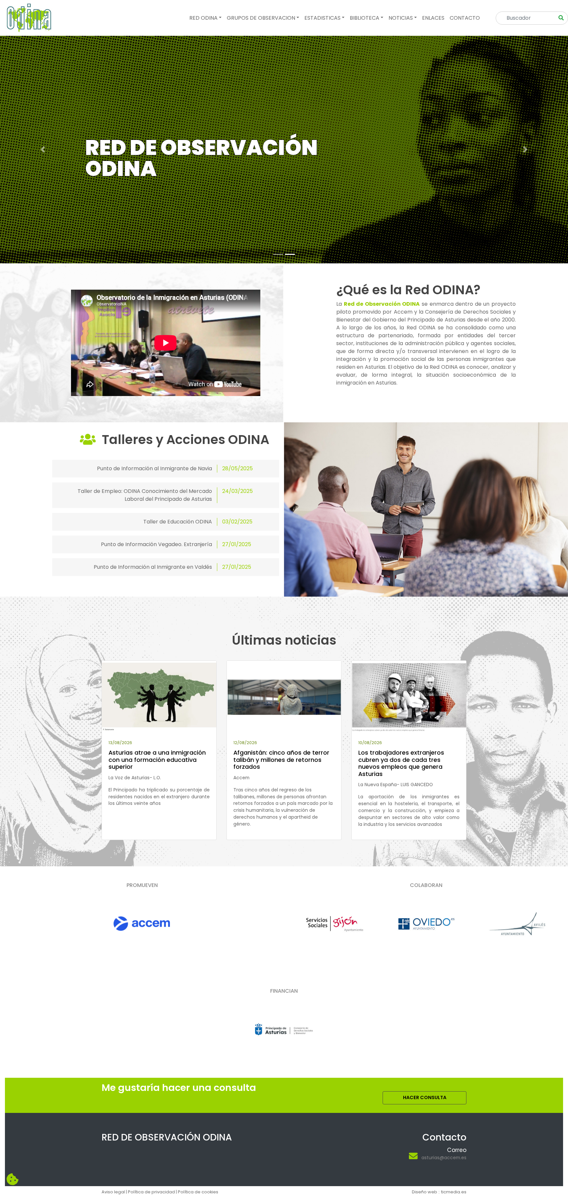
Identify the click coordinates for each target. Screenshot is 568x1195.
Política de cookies (198, 1192)
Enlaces (433, 18)
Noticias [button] (401, 18)
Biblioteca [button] (364, 18)
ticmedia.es (453, 1192)
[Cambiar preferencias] (12, 1179)
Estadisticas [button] (322, 18)
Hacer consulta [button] (424, 1097)
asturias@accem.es (443, 1157)
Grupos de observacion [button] (261, 18)
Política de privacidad (151, 1192)
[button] (42, 149)
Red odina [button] (203, 18)
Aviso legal (113, 1192)
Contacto (465, 18)
